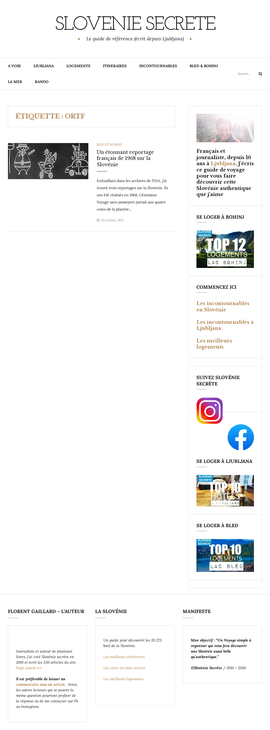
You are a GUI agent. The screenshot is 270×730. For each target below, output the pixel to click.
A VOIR (14, 65)
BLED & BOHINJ (204, 65)
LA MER (15, 81)
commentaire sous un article (40, 684)
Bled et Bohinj (109, 144)
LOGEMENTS (78, 65)
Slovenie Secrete (135, 25)
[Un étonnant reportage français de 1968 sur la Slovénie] (48, 160)
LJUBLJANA (43, 65)
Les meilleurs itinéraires (124, 656)
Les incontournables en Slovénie (222, 306)
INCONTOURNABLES (158, 65)
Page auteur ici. (30, 667)
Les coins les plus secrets (124, 667)
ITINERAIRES (115, 65)
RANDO (42, 81)
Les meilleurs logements (214, 344)
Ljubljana (223, 163)
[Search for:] (250, 73)
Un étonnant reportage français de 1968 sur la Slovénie (125, 158)
